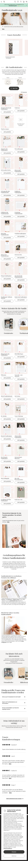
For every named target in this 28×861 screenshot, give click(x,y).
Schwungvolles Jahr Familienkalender (5, 192)
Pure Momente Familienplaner (4, 458)
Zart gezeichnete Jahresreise (18, 458)
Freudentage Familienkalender (18, 213)
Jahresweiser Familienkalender (5, 255)
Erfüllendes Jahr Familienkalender (5, 213)
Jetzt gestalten (7, 112)
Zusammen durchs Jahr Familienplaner (6, 108)
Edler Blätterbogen (19, 354)
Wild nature (3, 375)
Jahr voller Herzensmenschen (19, 479)
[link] (7, 100)
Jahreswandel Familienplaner (18, 171)
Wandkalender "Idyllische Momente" (6, 298)
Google (21, 836)
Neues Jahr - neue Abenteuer (19, 375)
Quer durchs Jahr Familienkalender (18, 276)
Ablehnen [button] (14, 856)
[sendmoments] (4, 2)
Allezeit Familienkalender (6, 396)
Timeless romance (5, 129)
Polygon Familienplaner (6, 276)
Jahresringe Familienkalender (5, 234)
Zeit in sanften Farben (6, 170)
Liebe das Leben (18, 254)
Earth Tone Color (18, 499)
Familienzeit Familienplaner (18, 192)
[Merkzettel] (18, 2)
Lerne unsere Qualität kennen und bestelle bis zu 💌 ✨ (14, 5)
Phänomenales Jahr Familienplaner (5, 354)
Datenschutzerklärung (8, 848)
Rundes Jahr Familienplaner (21, 297)
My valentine (4, 416)
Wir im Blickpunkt (19, 149)
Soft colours (17, 396)
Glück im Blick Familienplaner (18, 437)
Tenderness (17, 108)
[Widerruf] (27, 2)
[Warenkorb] (24, 2)
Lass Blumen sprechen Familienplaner (6, 500)
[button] (21, 2)
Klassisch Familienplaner (6, 436)
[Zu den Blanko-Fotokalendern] (20, 122)
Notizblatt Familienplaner (20, 233)
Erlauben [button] (14, 852)
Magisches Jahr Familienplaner (4, 149)
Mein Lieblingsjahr (5, 478)
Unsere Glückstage (19, 416)
